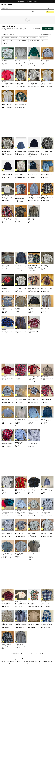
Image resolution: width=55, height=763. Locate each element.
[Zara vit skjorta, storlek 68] (21, 391)
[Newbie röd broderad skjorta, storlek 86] (8, 370)
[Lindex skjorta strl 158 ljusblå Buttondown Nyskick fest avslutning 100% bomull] (47, 482)
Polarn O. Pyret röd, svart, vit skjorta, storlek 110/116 (34, 378)
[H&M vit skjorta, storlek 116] (21, 280)
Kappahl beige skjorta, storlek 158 (7, 624)
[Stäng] (53, 1)
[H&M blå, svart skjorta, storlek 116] (8, 322)
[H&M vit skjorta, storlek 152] (8, 482)
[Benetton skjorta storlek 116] (47, 370)
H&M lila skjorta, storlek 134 (46, 288)
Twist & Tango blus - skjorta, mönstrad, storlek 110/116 (8, 646)
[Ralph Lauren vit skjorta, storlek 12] (21, 412)
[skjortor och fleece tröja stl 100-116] (47, 166)
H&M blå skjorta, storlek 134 (33, 197)
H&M (5, 81)
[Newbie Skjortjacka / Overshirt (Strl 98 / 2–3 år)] (34, 482)
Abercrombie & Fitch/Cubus (20, 197)
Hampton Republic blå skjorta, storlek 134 (33, 420)
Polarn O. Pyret (49, 195)
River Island (6, 442)
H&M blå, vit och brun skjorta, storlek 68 (33, 399)
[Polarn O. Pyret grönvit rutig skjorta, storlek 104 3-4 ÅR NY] (21, 96)
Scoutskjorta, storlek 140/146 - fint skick (46, 420)
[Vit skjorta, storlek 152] (8, 143)
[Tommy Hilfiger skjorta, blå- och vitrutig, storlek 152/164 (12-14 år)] (47, 616)
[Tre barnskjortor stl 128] (8, 504)
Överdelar (6, 34)
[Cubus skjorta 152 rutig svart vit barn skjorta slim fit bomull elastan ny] (47, 143)
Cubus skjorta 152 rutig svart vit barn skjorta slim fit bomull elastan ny (47, 151)
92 (41, 510)
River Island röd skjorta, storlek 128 (7, 443)
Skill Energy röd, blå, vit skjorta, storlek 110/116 (46, 399)
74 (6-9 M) (4, 553)
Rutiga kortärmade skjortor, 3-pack (19, 198)
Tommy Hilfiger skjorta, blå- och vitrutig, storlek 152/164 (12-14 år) (47, 624)
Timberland (19, 218)
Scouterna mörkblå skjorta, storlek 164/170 (33, 174)
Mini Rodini (20, 489)
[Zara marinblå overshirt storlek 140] (21, 322)
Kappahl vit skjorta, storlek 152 (32, 443)
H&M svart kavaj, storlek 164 (34, 309)
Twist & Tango (8, 644)
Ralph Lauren (33, 286)
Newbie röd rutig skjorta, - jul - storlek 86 (34, 331)
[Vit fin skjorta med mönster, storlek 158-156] (34, 75)
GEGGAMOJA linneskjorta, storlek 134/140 (19, 554)
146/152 (43, 60)
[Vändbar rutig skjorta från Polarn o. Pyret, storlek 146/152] (47, 189)
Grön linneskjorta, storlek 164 (34, 220)
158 (15, 81)
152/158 (16, 419)
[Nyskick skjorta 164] (34, 595)
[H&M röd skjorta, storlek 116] (8, 280)
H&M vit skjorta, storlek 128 (33, 624)
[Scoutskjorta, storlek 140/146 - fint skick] (47, 412)
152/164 (43, 623)
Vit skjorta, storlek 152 (7, 151)
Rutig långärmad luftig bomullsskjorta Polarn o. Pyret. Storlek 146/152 (7, 220)
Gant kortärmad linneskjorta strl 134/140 (33, 554)
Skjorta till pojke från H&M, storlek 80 (6, 197)
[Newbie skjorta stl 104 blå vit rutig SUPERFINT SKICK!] (8, 391)
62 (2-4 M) (43, 601)
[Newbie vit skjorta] (8, 53)
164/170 (29, 172)
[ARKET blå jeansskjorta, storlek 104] (21, 143)
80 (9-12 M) (4, 195)
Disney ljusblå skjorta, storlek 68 (33, 512)
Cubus (45, 150)
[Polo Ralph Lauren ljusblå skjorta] (47, 301)
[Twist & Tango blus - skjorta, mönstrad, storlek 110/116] (8, 637)
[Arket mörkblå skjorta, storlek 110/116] (8, 166)
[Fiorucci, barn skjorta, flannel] (8, 595)
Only (29, 60)
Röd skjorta (17, 378)
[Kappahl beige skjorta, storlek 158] (8, 616)
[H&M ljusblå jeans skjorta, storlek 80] (8, 258)
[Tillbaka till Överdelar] (2, 34)
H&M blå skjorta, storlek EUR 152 (7, 309)
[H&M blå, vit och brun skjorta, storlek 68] (34, 391)
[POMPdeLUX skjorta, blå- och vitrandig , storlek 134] (21, 637)
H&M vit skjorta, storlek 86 (46, 533)
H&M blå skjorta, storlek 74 (7, 554)
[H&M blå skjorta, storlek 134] (34, 189)
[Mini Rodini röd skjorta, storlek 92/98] (21, 482)
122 (15, 376)
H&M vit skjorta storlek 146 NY (46, 83)
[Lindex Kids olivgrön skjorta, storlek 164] (21, 301)
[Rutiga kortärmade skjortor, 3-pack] (21, 189)
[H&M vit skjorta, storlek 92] (8, 525)
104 (15, 103)
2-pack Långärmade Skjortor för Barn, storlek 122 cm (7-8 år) (34, 266)
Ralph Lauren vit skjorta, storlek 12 (20, 420)
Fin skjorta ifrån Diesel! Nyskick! (20, 624)
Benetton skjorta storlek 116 (47, 378)
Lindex (18, 60)
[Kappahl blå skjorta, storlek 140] (21, 504)
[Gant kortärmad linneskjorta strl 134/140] (34, 546)
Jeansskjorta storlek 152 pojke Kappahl (20, 267)
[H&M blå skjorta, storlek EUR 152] (8, 301)
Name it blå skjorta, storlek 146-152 (45, 62)
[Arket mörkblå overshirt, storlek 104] (34, 143)
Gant (33, 553)
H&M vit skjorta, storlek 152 (7, 491)
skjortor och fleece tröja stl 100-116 (47, 174)
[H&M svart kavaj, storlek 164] (34, 301)
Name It (47, 60)
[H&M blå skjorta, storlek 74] (8, 546)
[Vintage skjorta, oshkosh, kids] (21, 595)
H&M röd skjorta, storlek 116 (7, 288)
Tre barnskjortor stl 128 (7, 512)
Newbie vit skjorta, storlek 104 (19, 174)
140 (15, 195)
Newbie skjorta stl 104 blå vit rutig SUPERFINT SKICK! (7, 399)
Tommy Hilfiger (49, 623)
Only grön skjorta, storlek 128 (34, 62)
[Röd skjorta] (21, 370)
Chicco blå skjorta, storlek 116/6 (6, 420)
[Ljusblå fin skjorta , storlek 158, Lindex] (21, 75)
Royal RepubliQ (20, 103)
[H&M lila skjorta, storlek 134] (47, 280)
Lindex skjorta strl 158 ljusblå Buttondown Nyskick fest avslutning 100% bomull (46, 491)
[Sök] (48, 8)
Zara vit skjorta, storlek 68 (20, 399)
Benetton (46, 376)
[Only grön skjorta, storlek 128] (34, 53)
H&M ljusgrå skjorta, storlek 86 (32, 533)
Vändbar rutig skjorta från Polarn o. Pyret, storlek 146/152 (47, 197)
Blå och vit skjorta (19, 533)
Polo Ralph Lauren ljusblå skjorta (47, 309)
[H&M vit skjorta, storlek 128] (34, 616)
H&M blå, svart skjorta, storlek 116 (7, 331)
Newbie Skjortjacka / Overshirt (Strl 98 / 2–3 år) (33, 491)
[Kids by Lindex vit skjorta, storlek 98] (21, 53)
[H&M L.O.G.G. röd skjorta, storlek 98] (8, 75)
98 (15, 60)
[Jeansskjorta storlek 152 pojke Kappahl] (21, 258)
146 (42, 81)
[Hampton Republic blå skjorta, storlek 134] (34, 412)
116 (42, 172)
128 (2, 442)
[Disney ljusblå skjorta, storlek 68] (34, 504)
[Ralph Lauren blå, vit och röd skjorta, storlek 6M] (47, 595)
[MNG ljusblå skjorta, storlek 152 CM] (21, 435)
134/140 (16, 553)
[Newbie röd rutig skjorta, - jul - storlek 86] (34, 322)
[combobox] (25, 8)
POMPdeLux (20, 644)
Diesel (20, 623)
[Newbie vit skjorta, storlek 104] (21, 166)
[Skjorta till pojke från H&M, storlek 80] (8, 189)
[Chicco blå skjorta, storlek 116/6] (8, 412)
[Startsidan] (8, 5)
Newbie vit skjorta (6, 62)
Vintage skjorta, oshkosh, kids (21, 603)
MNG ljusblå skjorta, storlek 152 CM (19, 443)
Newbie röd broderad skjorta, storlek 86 (7, 378)
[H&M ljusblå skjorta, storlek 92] (47, 504)
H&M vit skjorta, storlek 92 (7, 533)
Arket (18, 150)
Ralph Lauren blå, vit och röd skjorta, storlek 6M (47, 603)
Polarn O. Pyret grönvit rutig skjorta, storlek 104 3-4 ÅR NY (20, 104)
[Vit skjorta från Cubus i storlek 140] (47, 258)
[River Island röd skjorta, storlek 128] (8, 435)
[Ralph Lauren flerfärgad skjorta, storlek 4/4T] (34, 280)
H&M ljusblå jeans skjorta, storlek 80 (8, 267)
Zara (18, 329)
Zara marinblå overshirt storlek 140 (20, 331)
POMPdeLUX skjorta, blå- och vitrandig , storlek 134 (21, 646)
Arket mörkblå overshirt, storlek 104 (33, 151)
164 (29, 218)
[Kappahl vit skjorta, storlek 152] (34, 435)
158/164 (29, 81)
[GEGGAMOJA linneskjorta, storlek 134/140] (21, 546)
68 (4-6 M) (17, 397)
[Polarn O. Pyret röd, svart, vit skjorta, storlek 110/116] (34, 370)
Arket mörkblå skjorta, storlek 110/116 (7, 174)
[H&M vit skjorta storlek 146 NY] (47, 75)
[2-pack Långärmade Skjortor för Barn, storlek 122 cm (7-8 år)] (34, 258)
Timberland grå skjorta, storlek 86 (20, 220)
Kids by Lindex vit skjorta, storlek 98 (21, 62)
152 (2, 150)
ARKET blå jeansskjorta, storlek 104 (20, 151)
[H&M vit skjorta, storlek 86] (47, 525)
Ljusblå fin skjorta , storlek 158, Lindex (19, 83)
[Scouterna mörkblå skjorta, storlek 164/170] (34, 166)
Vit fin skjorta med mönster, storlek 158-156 (34, 83)
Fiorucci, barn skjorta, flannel (7, 603)
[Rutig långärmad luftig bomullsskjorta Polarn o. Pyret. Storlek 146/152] (8, 211)
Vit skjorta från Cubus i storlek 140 (46, 267)
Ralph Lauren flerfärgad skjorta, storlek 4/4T (33, 288)
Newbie (5, 60)
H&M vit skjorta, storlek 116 (20, 288)
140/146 (43, 419)
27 (36, 653)
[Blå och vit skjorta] (21, 525)
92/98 (16, 489)
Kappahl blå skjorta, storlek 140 (19, 512)
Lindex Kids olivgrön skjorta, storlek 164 (19, 309)
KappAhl (32, 218)
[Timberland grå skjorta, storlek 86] (21, 211)
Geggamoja (21, 553)
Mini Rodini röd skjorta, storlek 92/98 (20, 491)
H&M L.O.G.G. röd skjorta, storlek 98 (8, 83)
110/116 (3, 172)
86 (2, 60)
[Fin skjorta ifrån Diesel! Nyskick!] (21, 616)
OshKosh (19, 601)
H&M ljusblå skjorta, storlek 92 (45, 512)
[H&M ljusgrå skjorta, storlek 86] (34, 525)
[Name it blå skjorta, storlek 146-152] (47, 53)
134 (29, 195)
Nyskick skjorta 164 (32, 603)
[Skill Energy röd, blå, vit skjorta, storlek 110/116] (47, 391)
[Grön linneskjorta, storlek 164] (34, 211)
